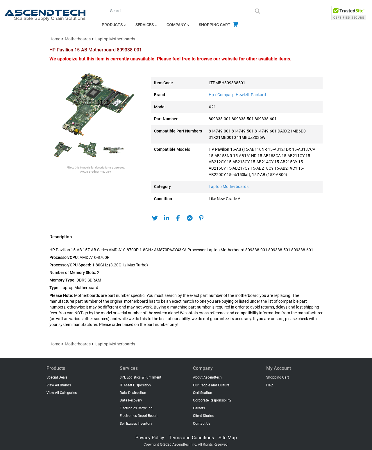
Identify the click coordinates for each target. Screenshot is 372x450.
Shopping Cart (215, 24)
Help (269, 385)
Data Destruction (133, 393)
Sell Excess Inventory (136, 424)
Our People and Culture (211, 385)
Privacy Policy (149, 437)
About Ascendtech (207, 377)
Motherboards (78, 39)
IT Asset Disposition (135, 385)
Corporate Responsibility (212, 400)
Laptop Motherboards (115, 39)
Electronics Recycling (136, 408)
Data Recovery (131, 400)
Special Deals (56, 377)
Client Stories (203, 416)
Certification (202, 393)
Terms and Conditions (191, 437)
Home (54, 39)
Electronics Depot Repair (139, 416)
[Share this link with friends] (154, 218)
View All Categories (61, 393)
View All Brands (58, 385)
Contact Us (201, 424)
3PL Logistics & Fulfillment (140, 377)
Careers (199, 408)
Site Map (228, 437)
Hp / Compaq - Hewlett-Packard (237, 94)
